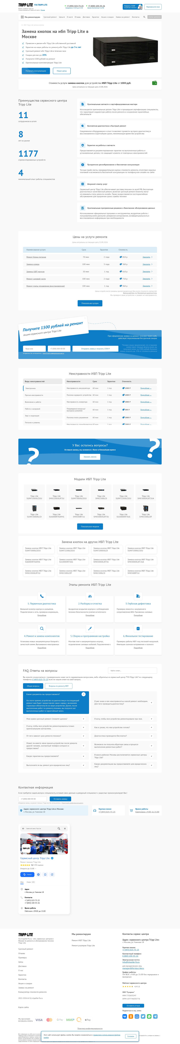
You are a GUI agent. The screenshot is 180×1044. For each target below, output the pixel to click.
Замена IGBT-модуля (35, 271)
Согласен (130, 1036)
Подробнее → (146, 388)
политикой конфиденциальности (53, 353)
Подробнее (41, 615)
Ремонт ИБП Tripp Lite (81, 940)
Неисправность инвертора (77, 402)
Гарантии (95, 17)
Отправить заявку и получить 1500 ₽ (95, 349)
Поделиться (124, 1016)
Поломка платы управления (77, 417)
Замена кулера (32, 264)
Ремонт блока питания (36, 257)
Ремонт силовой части (36, 279)
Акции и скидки (107, 17)
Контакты (135, 17)
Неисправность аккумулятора (78, 388)
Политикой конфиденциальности (72, 803)
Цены (61, 17)
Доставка (86, 17)
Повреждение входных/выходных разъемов (76, 410)
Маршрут (29, 874)
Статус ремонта (154, 17)
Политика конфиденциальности (90, 1028)
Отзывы (78, 17)
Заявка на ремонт (123, 17)
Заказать (146, 257)
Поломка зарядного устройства (79, 395)
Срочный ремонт (50, 17)
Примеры (22, 957)
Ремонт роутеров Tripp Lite (83, 945)
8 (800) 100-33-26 (130, 956)
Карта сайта (23, 1007)
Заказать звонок (90, 457)
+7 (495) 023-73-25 (75, 6)
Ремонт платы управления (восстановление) (45, 286)
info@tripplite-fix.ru (131, 962)
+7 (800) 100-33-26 (96, 6)
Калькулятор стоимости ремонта (32, 992)
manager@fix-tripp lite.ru (133, 968)
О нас (69, 17)
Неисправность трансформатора (79, 424)
